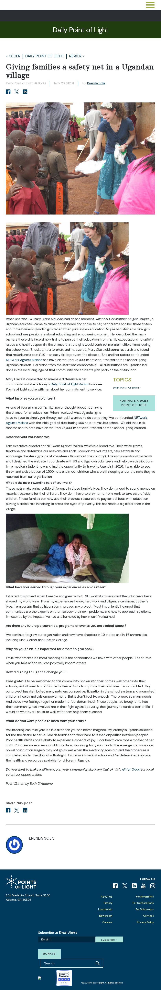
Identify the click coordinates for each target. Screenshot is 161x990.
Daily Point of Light (44, 56)
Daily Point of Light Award (70, 384)
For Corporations (143, 903)
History (107, 903)
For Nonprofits (145, 896)
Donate (49, 954)
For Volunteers (145, 909)
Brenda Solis (96, 83)
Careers (107, 922)
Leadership (105, 909)
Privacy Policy (145, 922)
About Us (106, 896)
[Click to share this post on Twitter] (17, 92)
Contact (148, 915)
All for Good (131, 769)
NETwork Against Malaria (24, 360)
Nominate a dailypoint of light (134, 403)
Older (14, 56)
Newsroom (105, 915)
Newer (75, 56)
